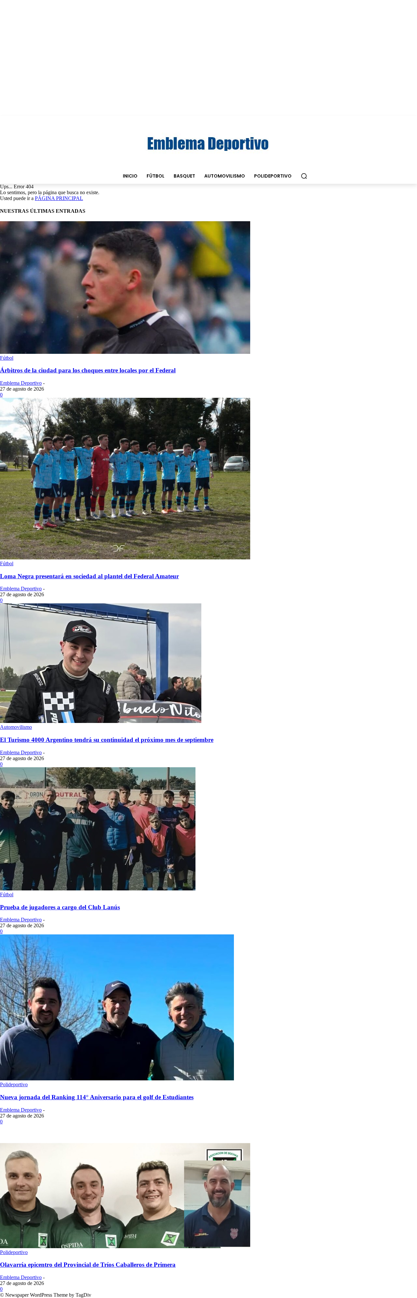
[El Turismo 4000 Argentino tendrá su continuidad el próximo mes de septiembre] (100, 721)
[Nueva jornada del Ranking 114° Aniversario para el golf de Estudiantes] (117, 1078)
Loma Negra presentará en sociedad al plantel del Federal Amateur (89, 576)
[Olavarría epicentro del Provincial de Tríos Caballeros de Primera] (125, 1246)
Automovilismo (16, 727)
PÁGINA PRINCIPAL (59, 198)
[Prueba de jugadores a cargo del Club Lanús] (97, 888)
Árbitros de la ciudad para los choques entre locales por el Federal (88, 370)
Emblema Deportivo (21, 383)
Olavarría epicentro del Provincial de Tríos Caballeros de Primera (88, 1264)
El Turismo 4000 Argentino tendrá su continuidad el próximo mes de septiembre (106, 739)
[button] (304, 176)
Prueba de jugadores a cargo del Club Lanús (60, 907)
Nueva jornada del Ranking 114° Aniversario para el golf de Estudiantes (97, 1097)
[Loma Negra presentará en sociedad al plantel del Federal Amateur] (125, 557)
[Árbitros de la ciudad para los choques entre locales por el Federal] (125, 352)
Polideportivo (14, 1084)
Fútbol (6, 358)
